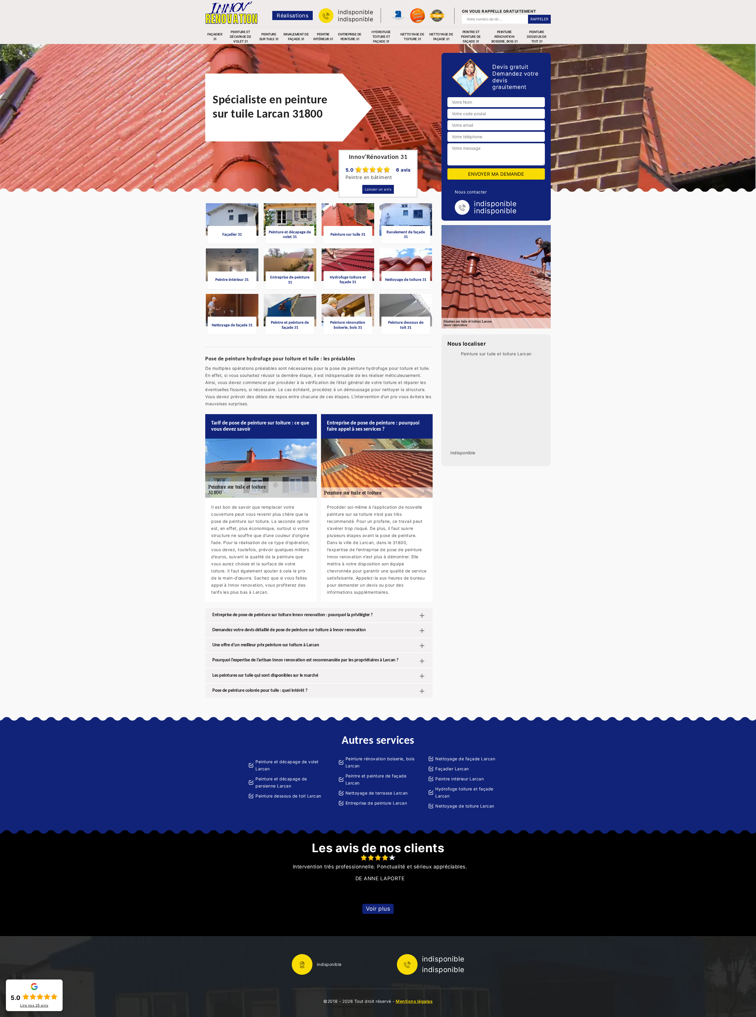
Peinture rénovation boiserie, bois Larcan (380, 762)
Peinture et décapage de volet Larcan (287, 765)
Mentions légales (414, 1001)
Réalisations (292, 15)
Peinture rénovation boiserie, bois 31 (504, 36)
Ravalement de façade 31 (296, 36)
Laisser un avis (378, 189)
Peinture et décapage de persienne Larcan (281, 782)
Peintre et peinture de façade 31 (471, 36)
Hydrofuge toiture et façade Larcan (464, 792)
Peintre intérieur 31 (323, 36)
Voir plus (378, 908)
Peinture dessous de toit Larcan (288, 795)
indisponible (355, 12)
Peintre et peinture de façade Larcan (376, 779)
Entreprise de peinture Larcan (376, 803)
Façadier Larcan (452, 768)
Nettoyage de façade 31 (441, 36)
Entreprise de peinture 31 (349, 36)
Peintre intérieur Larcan (459, 778)
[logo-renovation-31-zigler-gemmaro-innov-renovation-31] (231, 12)
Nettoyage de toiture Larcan (464, 805)
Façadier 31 (214, 36)
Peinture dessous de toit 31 (536, 36)
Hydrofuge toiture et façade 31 (381, 36)
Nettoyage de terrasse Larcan (377, 792)
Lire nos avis (34, 1005)
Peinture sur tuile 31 (268, 36)
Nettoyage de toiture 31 (412, 36)
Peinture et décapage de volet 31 (240, 36)
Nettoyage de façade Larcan (465, 758)
